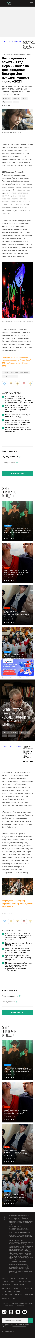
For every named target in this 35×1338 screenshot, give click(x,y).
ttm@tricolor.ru (27, 1259)
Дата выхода (6, 98)
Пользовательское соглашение (14, 1305)
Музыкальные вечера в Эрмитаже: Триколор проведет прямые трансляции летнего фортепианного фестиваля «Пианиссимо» (19, 967)
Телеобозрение (19, 1285)
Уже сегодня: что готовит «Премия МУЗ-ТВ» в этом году (18, 416)
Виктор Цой (16, 98)
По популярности (8, 462)
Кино (13, 1281)
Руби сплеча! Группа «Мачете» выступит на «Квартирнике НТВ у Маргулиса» (18, 429)
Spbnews (11, 1331)
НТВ (5, 735)
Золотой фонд (7, 1295)
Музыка (17, 1291)
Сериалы (5, 1281)
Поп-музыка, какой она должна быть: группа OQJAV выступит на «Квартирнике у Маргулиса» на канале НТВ (18, 408)
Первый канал (7, 102)
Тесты (13, 1278)
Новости (16, 102)
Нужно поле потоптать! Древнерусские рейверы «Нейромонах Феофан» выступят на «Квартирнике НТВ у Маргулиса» (19, 399)
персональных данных (19, 1326)
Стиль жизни (6, 1291)
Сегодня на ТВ (24, 732)
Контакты (5, 1298)
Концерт (24, 98)
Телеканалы (22, 1278)
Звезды (15, 1288)
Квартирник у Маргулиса (10, 732)
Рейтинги (18, 1295)
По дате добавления (10, 457)
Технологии (6, 1285)
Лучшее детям (26, 1288)
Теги (13, 1298)
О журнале (29, 1295)
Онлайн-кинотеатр (24, 1281)
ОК (31, 1320)
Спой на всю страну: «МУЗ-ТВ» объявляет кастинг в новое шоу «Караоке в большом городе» (17, 422)
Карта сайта (5, 1303)
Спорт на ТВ (6, 1288)
